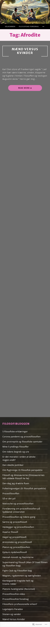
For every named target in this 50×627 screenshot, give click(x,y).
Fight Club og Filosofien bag (17, 570)
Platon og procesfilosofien (16, 547)
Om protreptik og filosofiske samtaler (22, 441)
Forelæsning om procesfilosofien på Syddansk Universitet (21, 510)
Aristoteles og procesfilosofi (17, 542)
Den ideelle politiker (13, 465)
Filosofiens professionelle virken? (19, 604)
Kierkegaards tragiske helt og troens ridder (17, 582)
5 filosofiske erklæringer (15, 431)
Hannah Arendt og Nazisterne (17, 557)
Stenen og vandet (11, 614)
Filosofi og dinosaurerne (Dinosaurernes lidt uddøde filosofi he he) (23, 477)
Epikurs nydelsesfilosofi (14, 552)
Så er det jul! (8, 498)
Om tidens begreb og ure (15, 451)
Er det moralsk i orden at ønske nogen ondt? (18, 458)
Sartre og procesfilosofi (14, 521)
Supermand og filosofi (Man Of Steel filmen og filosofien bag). (24, 564)
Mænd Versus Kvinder (25, 51)
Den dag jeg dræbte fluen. (15, 483)
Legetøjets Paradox (12, 609)
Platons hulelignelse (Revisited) (18, 588)
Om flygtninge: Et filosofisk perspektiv (22, 470)
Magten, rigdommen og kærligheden (21, 575)
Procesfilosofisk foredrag (15, 599)
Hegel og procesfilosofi (14, 537)
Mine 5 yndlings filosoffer (15, 446)
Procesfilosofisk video (13, 594)
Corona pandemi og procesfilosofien (21, 436)
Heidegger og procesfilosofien (18, 527)
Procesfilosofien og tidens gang (18, 516)
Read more (19, 89)
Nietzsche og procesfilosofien (17, 503)
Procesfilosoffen (10, 493)
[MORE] (43, 26)
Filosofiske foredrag (29, 26)
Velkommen (10, 26)
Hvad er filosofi (10, 532)
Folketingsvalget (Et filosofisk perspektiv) (24, 488)
